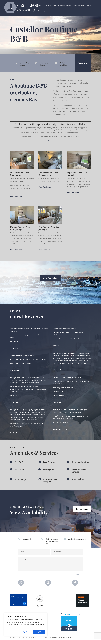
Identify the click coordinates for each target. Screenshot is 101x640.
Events (89, 5)
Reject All (26, 632)
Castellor (69, 620)
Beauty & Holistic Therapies (62, 5)
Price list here (50, 140)
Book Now (83, 63)
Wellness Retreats (78, 5)
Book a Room (42, 11)
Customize (12, 632)
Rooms (47, 5)
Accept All (38, 632)
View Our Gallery (50, 278)
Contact (33, 11)
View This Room (16, 197)
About (39, 5)
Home (32, 5)
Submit (78, 574)
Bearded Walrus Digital (62, 637)
